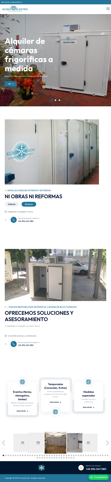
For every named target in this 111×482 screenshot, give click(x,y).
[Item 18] (44, 455)
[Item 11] (27, 455)
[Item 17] (42, 455)
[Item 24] (59, 455)
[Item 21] (52, 455)
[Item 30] (73, 455)
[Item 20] (49, 455)
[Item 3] (8, 455)
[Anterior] (3, 442)
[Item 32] (78, 455)
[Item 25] (61, 455)
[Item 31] (76, 455)
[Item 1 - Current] (3, 455)
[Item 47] (42, 458)
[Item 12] (30, 455)
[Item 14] (35, 455)
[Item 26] (64, 455)
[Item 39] (95, 455)
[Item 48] (44, 458)
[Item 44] (107, 455)
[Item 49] (47, 458)
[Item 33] (81, 455)
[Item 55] (61, 458)
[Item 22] (54, 455)
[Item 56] (64, 458)
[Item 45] (37, 458)
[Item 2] (6, 455)
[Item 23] (56, 455)
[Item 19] (47, 455)
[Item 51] (52, 458)
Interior (12, 204)
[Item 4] (10, 455)
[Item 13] (32, 455)
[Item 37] (90, 455)
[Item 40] (98, 455)
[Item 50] (49, 458)
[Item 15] (37, 455)
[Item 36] (88, 455)
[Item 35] (86, 455)
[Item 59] (71, 458)
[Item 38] (93, 455)
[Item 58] (69, 458)
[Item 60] (73, 458)
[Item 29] (71, 455)
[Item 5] (13, 455)
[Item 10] (25, 455)
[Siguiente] (107, 442)
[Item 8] (20, 455)
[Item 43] (105, 455)
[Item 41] (100, 455)
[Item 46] (40, 458)
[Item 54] (59, 458)
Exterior (29, 204)
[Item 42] (103, 455)
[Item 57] (66, 458)
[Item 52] (54, 458)
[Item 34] (83, 455)
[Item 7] (18, 455)
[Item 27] (66, 455)
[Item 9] (23, 455)
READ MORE (21, 411)
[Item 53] (56, 458)
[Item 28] (69, 455)
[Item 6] (15, 455)
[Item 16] (40, 455)
